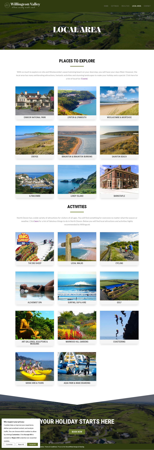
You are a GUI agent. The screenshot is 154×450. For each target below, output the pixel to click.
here (36, 221)
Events (84, 78)
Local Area (136, 6)
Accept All (32, 444)
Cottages (115, 6)
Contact (147, 6)
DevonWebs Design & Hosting (75, 447)
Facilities (125, 6)
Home (106, 6)
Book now (77, 431)
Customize (9, 444)
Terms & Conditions (51, 447)
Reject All (21, 444)
